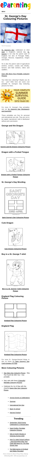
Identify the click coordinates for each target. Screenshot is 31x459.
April (3, 52)
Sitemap (26, 453)
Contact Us (9, 453)
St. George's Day (8, 50)
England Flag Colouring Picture (15, 320)
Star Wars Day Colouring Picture (14, 373)
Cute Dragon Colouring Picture (16, 249)
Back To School (15, 409)
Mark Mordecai (8, 45)
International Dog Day (17, 405)
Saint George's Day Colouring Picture (15, 217)
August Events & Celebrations (20, 398)
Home (4, 453)
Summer (12, 401)
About (14, 453)
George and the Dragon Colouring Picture (15, 147)
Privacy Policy (20, 453)
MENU (3, 11)
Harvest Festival (15, 412)
